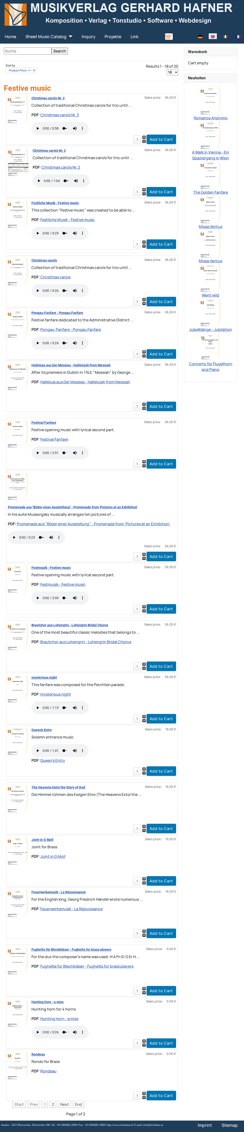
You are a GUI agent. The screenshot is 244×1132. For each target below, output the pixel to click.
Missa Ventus (210, 226)
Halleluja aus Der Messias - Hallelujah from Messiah (71, 365)
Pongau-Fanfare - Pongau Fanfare (57, 313)
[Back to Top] (235, 1123)
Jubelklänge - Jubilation (210, 329)
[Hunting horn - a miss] (18, 1012)
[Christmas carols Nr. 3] (18, 108)
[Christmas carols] (18, 271)
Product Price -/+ (20, 70)
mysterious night (44, 677)
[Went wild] (210, 277)
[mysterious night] (18, 688)
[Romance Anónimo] (210, 100)
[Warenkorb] (169, 36)
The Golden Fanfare (210, 192)
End (78, 1104)
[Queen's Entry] (18, 740)
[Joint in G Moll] (18, 850)
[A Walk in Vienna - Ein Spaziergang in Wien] (210, 134)
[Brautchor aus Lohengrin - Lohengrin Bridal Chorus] (18, 635)
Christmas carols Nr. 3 (48, 98)
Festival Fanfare (43, 422)
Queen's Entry (41, 730)
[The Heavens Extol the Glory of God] (18, 798)
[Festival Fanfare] (18, 433)
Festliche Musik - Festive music (55, 203)
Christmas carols (44, 260)
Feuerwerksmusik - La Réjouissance (58, 892)
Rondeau (38, 1054)
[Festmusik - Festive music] (18, 578)
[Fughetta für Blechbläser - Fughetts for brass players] (18, 960)
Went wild (210, 295)
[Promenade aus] (18, 485)
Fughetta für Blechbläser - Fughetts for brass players (71, 949)
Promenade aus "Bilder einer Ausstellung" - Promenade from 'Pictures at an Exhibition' (72, 507)
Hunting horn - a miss (47, 1002)
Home (10, 36)
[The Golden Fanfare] (210, 174)
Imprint (205, 1125)
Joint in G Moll (42, 840)
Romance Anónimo (211, 118)
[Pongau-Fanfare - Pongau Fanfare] (18, 323)
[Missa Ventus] (210, 209)
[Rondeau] (18, 1065)
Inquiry (88, 36)
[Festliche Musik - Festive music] (18, 213)
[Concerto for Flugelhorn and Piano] (211, 346)
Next (64, 1104)
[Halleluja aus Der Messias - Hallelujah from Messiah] (18, 376)
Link (134, 36)
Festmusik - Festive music (51, 568)
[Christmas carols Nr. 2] (18, 161)
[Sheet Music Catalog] (69, 36)
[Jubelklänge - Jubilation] (210, 311)
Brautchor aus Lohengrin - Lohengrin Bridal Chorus (69, 625)
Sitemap (230, 1125)
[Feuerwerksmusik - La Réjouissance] (18, 902)
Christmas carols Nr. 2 (49, 150)
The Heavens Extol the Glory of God (58, 787)
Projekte (113, 36)
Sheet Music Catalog (45, 36)
